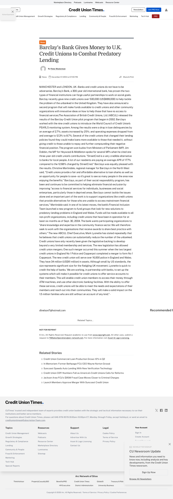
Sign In (138, 433)
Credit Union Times (81, 481)
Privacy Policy (109, 441)
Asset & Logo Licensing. (118, 338)
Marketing (10, 458)
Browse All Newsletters (140, 479)
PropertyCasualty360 (40, 481)
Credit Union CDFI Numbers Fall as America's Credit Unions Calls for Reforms (84, 373)
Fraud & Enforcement (15, 454)
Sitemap (41, 454)
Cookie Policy (109, 433)
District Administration (84, 485)
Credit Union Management (17, 433)
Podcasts (77, 2)
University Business (106, 485)
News (42, 42)
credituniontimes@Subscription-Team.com (25, 420)
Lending (9, 445)
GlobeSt (100, 481)
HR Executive (64, 485)
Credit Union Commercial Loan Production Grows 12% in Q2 (74, 359)
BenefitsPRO (61, 481)
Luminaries (88, 2)
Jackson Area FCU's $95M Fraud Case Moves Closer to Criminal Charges (81, 377)
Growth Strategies (13, 437)
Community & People (14, 449)
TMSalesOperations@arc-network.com (66, 338)
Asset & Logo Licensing (81, 441)
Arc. (63, 492)
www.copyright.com (101, 335)
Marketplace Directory (62, 2)
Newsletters (138, 10)
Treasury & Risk (117, 481)
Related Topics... (85, 320)
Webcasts (99, 2)
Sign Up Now (149, 472)
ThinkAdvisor (19, 481)
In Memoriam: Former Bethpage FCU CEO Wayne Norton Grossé (77, 363)
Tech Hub (9, 462)
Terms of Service (110, 437)
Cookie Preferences (118, 492)
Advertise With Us (78, 437)
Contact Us (75, 445)
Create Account (142, 437)
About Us (74, 433)
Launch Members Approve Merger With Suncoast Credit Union (76, 382)
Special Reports (12, 466)
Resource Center (112, 2)
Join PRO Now (153, 10)
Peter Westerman (58, 69)
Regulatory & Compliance (16, 441)
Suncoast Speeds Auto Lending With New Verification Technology (78, 368)
